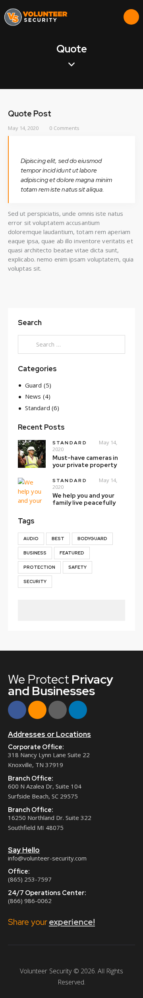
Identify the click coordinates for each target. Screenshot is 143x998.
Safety (77, 567)
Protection (39, 567)
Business (34, 553)
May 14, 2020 (23, 128)
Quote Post (29, 114)
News (33, 396)
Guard (33, 385)
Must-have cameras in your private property (85, 461)
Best (58, 538)
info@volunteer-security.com (47, 858)
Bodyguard (92, 538)
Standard (37, 408)
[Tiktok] (57, 710)
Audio (31, 538)
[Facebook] (17, 710)
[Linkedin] (78, 710)
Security (34, 581)
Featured (72, 553)
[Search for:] (71, 344)
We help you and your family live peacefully (84, 499)
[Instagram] (37, 710)
